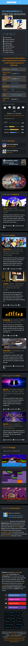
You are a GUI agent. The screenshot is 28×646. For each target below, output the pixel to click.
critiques (4, 574)
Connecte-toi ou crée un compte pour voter (14, 115)
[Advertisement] (14, 169)
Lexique (19, 612)
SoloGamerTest (20, 640)
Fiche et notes (8, 37)
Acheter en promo (9, 50)
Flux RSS (20, 618)
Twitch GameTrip (13, 607)
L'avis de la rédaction (9, 39)
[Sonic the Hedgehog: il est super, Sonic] (14, 201)
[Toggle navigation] (20, 2)
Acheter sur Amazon (9, 52)
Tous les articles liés (9, 41)
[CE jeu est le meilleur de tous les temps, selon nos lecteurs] (14, 242)
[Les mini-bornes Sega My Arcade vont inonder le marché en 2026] (14, 382)
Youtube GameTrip (13, 603)
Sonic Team (14, 86)
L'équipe (18, 615)
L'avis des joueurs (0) (9, 47)
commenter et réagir (6, 532)
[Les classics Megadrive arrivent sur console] (14, 417)
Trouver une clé (8, 48)
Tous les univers (19, 624)
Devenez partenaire (14, 641)
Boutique (7, 621)
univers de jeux (7, 536)
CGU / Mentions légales (10, 618)
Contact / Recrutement (10, 612)
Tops (6, 615)
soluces (16, 526)
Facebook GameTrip (14, 595)
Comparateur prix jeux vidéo (10, 640)
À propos (14, 621)
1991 (18, 73)
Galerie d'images (8, 45)
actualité (16, 572)
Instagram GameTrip (14, 599)
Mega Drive (14, 69)
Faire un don (17, 627)
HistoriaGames (7, 638)
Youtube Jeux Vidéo (20, 636)
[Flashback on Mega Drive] (14, 343)
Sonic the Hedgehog (16, 95)
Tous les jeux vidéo (9, 624)
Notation (20, 621)
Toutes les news (8, 43)
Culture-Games (12, 636)
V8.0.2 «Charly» (13, 633)
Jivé (10, 635)
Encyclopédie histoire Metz (17, 638)
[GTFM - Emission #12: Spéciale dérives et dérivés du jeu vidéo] (14, 277)
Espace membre (8, 627)
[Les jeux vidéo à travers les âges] (14, 313)
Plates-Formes (15, 83)
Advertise (12, 615)
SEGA (12, 90)
